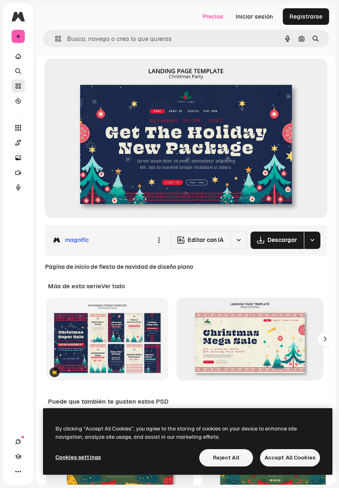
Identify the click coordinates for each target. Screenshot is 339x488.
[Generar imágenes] (18, 157)
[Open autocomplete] (54, 39)
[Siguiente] (325, 339)
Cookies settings (78, 457)
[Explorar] (18, 101)
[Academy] (18, 456)
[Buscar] (18, 71)
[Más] (18, 471)
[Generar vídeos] (18, 172)
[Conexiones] (18, 441)
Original (97, 74)
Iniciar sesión (254, 16)
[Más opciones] (158, 240)
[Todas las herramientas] (18, 127)
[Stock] (18, 86)
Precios (213, 16)
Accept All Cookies (290, 457)
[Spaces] (18, 142)
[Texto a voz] (18, 187)
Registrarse (305, 16)
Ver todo (113, 286)
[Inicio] (18, 56)
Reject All (226, 457)
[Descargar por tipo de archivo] (312, 240)
